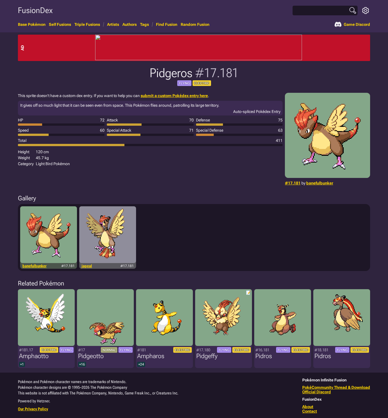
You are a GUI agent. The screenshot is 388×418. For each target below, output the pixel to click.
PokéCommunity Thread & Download (336, 387)
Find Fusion (166, 24)
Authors (129, 24)
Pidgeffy (207, 356)
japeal (87, 266)
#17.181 (293, 183)
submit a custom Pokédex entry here (174, 95)
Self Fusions (60, 24)
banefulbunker (319, 183)
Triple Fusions (87, 24)
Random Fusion (195, 24)
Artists (113, 24)
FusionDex (35, 10)
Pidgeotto (91, 356)
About (307, 406)
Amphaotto (34, 356)
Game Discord (357, 24)
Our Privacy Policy (33, 409)
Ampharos (150, 356)
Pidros (263, 356)
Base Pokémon (31, 24)
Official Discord (316, 392)
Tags (144, 24)
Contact (309, 411)
